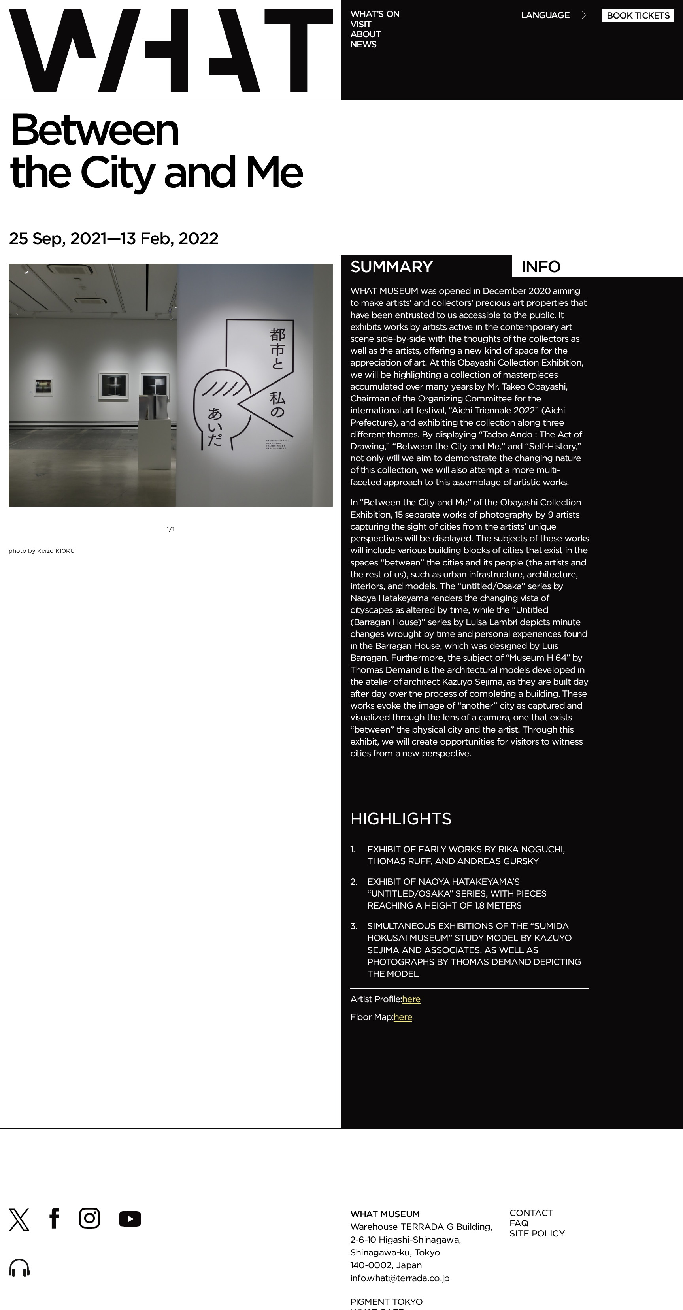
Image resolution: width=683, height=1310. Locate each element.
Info (540, 266)
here (411, 999)
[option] (171, 409)
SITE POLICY (537, 1233)
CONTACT (531, 1213)
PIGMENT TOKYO (386, 1301)
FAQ (518, 1223)
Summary (391, 266)
